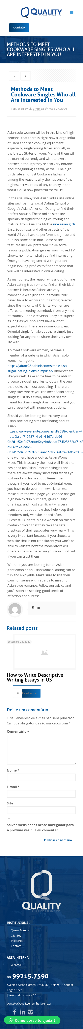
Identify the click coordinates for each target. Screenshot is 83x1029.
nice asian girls (64, 224)
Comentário (18, 731)
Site (10, 803)
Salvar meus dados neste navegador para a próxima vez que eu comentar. (40, 827)
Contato (16, 946)
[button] (32, 1020)
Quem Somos (20, 930)
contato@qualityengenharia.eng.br (29, 1003)
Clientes (16, 935)
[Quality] (41, 12)
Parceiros (17, 941)
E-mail (13, 787)
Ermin (36, 108)
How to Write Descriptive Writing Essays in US (35, 677)
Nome (13, 770)
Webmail (16, 965)
